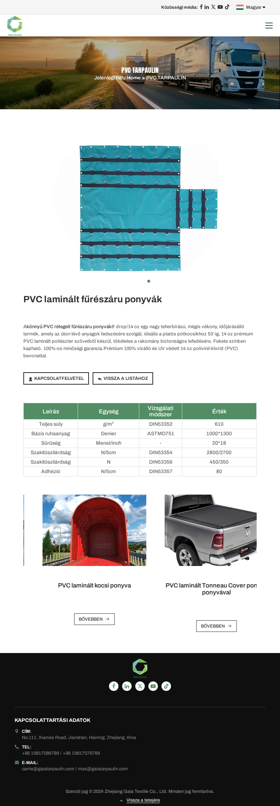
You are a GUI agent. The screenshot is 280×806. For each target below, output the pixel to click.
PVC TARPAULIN (166, 77)
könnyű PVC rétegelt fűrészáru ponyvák (69, 326)
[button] (131, 281)
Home (134, 77)
